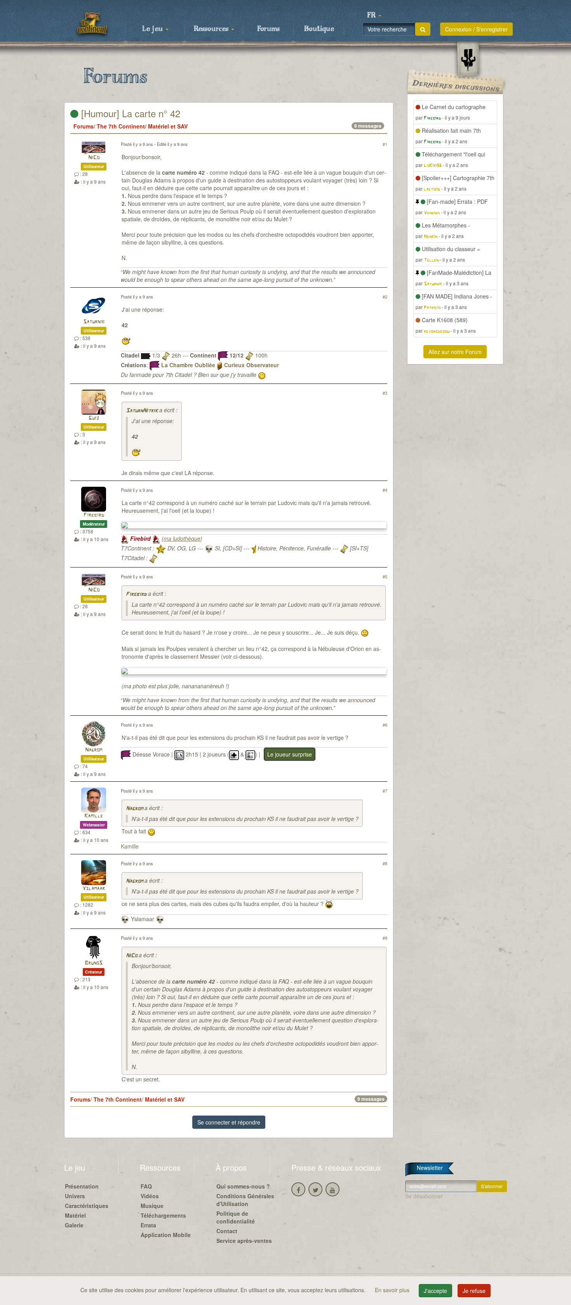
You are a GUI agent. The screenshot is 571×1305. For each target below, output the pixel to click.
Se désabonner (424, 1196)
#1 (385, 144)
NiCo (93, 158)
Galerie (74, 1225)
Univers (75, 1196)
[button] (374, 15)
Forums (268, 29)
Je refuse (474, 1291)
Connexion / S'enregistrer (476, 29)
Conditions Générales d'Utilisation (245, 1200)
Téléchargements (163, 1215)
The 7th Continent (121, 126)
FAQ (146, 1186)
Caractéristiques (86, 1206)
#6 (385, 725)
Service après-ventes (244, 1240)
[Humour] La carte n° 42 (129, 113)
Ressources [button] (212, 29)
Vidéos (150, 1196)
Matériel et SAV (168, 126)
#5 (385, 576)
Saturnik (93, 322)
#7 (385, 791)
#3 (385, 393)
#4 (385, 490)
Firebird (94, 515)
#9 (385, 938)
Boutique (319, 29)
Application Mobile (166, 1235)
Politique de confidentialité (235, 1217)
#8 (385, 863)
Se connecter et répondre (228, 1122)
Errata (148, 1225)
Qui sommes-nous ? (243, 1186)
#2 (385, 296)
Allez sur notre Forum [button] (455, 352)
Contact (226, 1231)
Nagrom (93, 750)
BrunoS (94, 963)
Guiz (94, 418)
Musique (152, 1206)
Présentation (82, 1186)
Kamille (93, 816)
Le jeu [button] (153, 29)
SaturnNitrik (142, 411)
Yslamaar (93, 889)
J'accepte (435, 1291)
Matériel (75, 1215)
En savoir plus (393, 1290)
